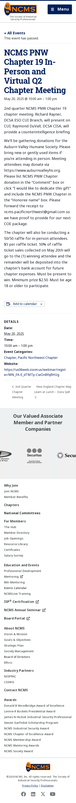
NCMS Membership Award (22, 740)
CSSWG (9, 682)
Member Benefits (16, 497)
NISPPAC (10, 676)
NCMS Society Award (18, 751)
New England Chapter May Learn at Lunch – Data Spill (52, 389)
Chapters (11, 505)
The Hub (10, 527)
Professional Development (22, 571)
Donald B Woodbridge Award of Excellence (34, 706)
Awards (10, 700)
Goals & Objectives (17, 640)
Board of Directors (17, 657)
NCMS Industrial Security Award (26, 728)
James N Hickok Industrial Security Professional (38, 717)
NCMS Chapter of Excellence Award (28, 734)
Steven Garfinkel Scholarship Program (31, 723)
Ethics (8, 663)
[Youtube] (53, 794)
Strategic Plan (14, 645)
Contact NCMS (16, 690)
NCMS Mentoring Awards (21, 745)
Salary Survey (13, 555)
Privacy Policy (30, 786)
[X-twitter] (43, 794)
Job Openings (13, 538)
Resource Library (16, 544)
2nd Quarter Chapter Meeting (21, 392)
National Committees (22, 513)
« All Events (14, 33)
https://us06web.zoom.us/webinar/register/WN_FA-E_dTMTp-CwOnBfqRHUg (35, 372)
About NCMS (14, 628)
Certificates (12, 550)
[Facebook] (23, 794)
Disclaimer (47, 786)
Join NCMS (11, 491)
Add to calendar (25, 304)
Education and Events (21, 565)
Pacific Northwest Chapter (38, 357)
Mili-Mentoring (14, 582)
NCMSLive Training (17, 594)
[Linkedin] (33, 794)
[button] (60, 9)
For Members (15, 521)
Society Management (19, 651)
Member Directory (16, 533)
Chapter (10, 357)
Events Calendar (15, 588)
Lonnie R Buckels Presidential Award (29, 711)
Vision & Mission (15, 634)
